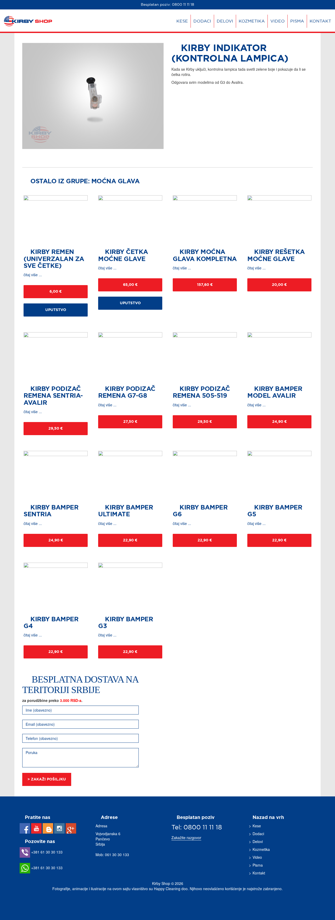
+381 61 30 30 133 (46, 852)
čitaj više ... (33, 274)
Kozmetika (252, 21)
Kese (182, 21)
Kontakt (320, 21)
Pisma (297, 21)
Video (277, 21)
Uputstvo (55, 310)
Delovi (225, 21)
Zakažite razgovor (186, 837)
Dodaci (202, 21)
